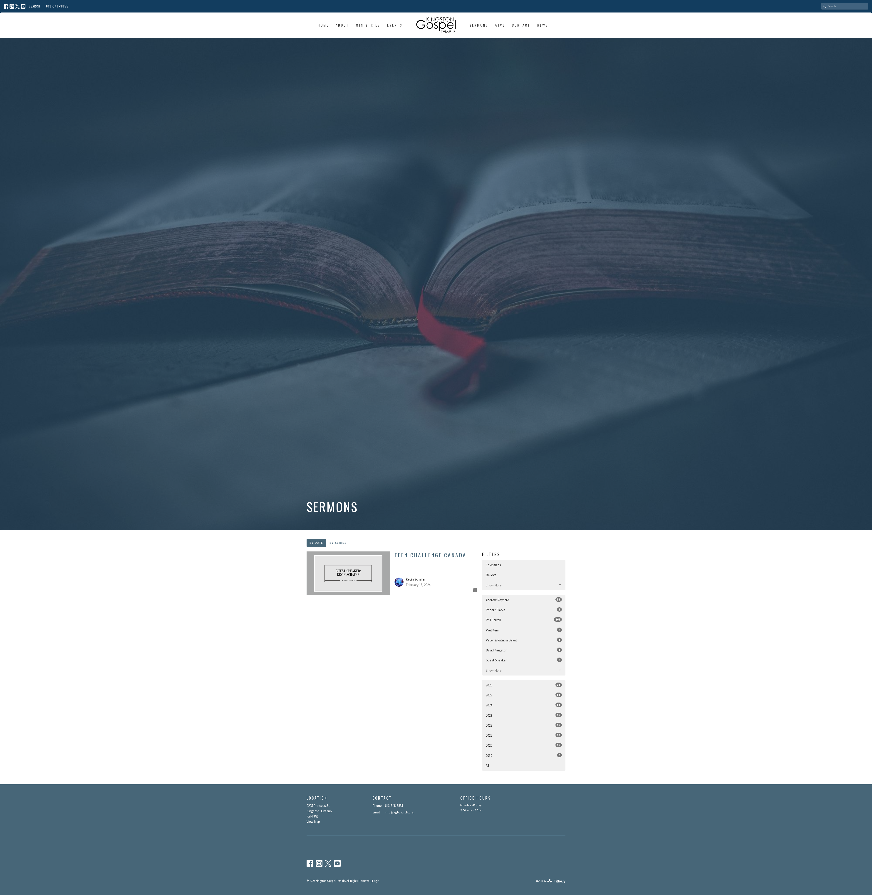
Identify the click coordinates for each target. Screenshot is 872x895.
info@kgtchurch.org (399, 812)
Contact (521, 24)
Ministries (368, 24)
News (542, 24)
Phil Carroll (523, 620)
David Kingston (523, 650)
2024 (523, 705)
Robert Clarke (523, 610)
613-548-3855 (57, 6)
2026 (523, 685)
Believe (491, 575)
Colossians (493, 565)
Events (395, 24)
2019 (523, 755)
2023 (523, 715)
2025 (523, 695)
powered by (548, 884)
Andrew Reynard (523, 600)
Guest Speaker (523, 660)
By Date (316, 543)
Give (500, 24)
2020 (523, 745)
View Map (313, 821)
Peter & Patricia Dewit (523, 640)
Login (375, 881)
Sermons (478, 24)
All (487, 765)
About (342, 24)
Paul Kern (523, 630)
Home (323, 24)
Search (34, 6)
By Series (338, 543)
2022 (523, 725)
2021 (523, 735)
